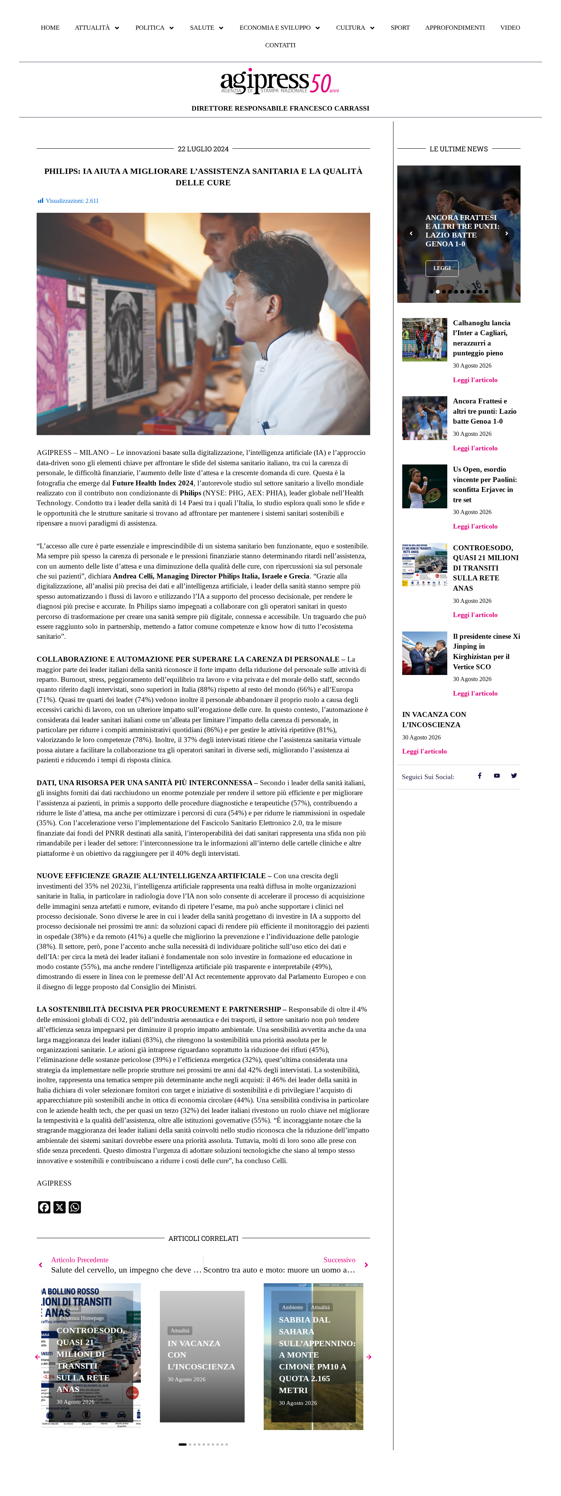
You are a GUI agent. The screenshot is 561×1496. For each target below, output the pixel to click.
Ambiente (292, 1307)
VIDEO (510, 27)
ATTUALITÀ (92, 27)
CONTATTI (280, 45)
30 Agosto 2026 (75, 1402)
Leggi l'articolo (475, 380)
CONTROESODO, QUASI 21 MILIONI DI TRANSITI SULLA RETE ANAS (486, 568)
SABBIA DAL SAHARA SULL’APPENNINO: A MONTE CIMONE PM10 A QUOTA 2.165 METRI (317, 1355)
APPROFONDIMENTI (455, 27)
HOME (50, 27)
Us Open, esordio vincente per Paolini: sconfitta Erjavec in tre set (461, 230)
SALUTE (202, 27)
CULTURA (350, 27)
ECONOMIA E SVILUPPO (275, 27)
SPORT (400, 27)
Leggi (442, 277)
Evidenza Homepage (82, 1318)
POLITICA (149, 27)
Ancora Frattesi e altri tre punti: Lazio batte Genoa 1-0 (485, 411)
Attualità (69, 1308)
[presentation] (411, 234)
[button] (183, 1444)
